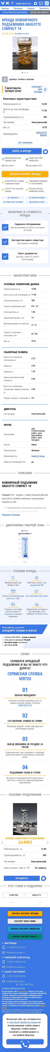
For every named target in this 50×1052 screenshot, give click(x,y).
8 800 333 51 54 (25, 705)
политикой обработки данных (24, 1022)
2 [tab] (25, 73)
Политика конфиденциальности (13, 988)
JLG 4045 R (24, 840)
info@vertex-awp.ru (15, 952)
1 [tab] (23, 73)
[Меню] (47, 3)
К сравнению (26, 143)
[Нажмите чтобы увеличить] (25, 543)
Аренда (5, 8)
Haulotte (36, 895)
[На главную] (5, 3)
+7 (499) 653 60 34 (15, 947)
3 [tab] (28, 73)
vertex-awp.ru (23, 991)
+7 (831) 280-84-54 (15, 961)
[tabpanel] (25, 53)
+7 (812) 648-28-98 (15, 976)
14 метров (13, 895)
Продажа (18, 8)
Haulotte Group (41, 134)
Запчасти (44, 8)
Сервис (31, 8)
